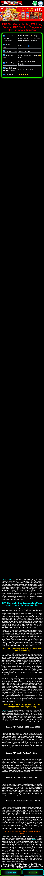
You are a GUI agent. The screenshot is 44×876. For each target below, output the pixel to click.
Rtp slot (4, 609)
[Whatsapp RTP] (35, 5)
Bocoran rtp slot (6, 710)
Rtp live (4, 654)
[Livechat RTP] (40, 5)
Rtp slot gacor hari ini (8, 579)
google (34, 839)
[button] (40, 3)
